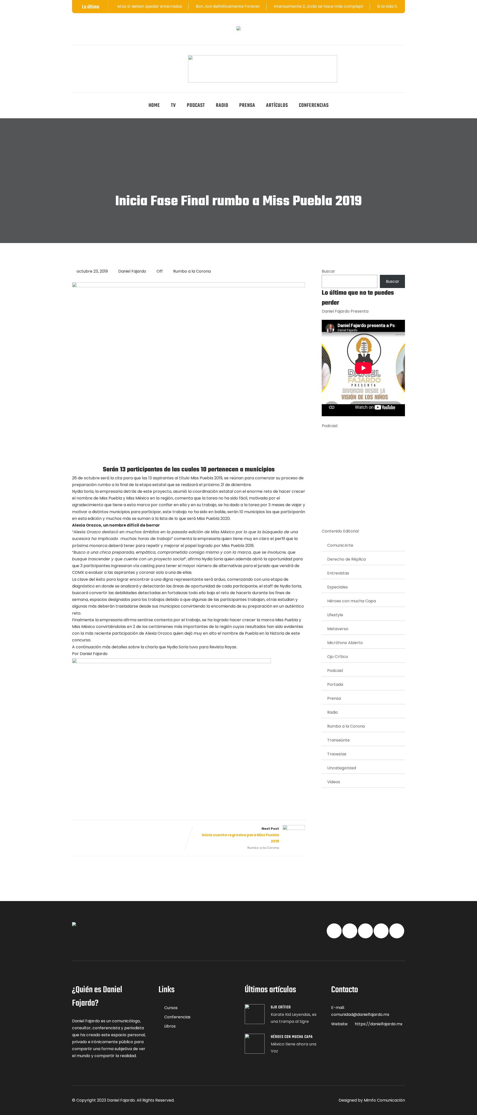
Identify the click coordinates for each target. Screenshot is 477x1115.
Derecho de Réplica (346, 559)
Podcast (196, 105)
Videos (333, 782)
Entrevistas (338, 573)
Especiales (337, 587)
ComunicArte (340, 545)
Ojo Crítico (337, 657)
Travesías (336, 754)
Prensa (247, 105)
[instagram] (122, 58)
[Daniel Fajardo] (262, 69)
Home (154, 105)
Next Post (240, 835)
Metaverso (337, 629)
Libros (170, 1026)
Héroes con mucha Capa (351, 601)
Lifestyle (335, 615)
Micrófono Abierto (345, 643)
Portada (335, 684)
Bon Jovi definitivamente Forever (192, 6)
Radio (222, 105)
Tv (173, 105)
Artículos (277, 105)
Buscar (328, 271)
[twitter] (86, 58)
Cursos (171, 1008)
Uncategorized (341, 768)
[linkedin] (98, 58)
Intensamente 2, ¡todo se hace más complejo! (282, 6)
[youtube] (110, 58)
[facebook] (74, 58)
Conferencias (314, 105)
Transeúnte (338, 740)
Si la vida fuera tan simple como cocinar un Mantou (390, 6)
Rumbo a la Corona (192, 271)
